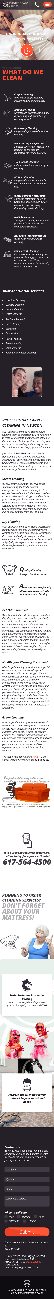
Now (11, 1216)
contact (36, 756)
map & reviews (33, 1261)
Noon (41, 1216)
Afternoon (14, 1221)
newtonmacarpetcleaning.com (27, 1293)
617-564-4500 (27, 862)
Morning (26, 1216)
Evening (31, 1221)
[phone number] (38, 6)
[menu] (47, 4)
